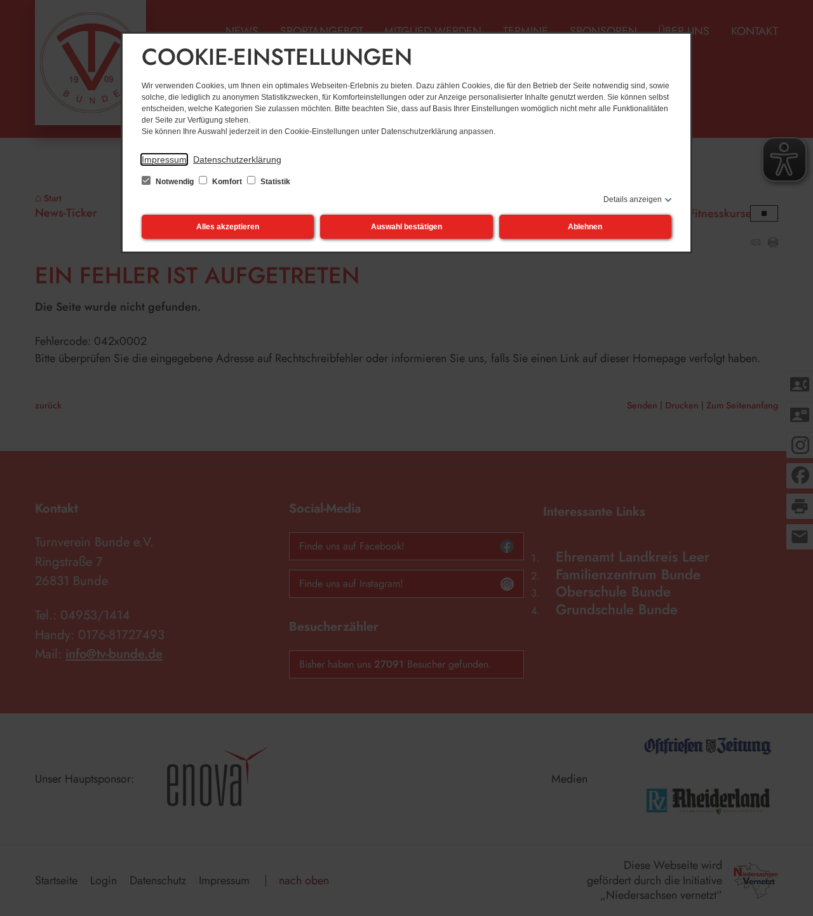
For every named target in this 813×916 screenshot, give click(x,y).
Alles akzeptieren (227, 226)
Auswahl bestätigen (406, 226)
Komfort (227, 181)
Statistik (274, 181)
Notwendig (175, 181)
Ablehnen (585, 226)
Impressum (164, 159)
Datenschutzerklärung (237, 159)
